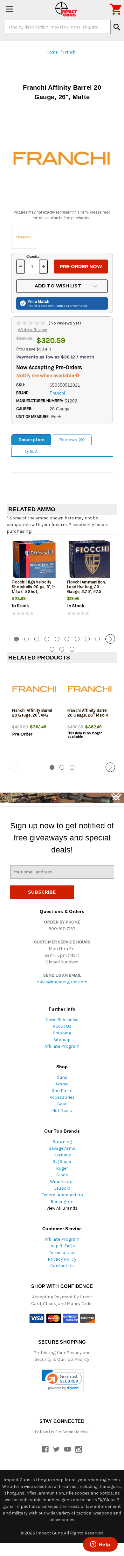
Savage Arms (62, 1148)
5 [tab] (57, 639)
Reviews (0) (72, 439)
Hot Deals (62, 1110)
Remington (62, 1201)
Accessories (62, 1097)
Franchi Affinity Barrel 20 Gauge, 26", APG (32, 712)
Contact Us (62, 1266)
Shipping (62, 1033)
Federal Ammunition (62, 1195)
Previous (13, 639)
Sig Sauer (62, 1161)
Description (31, 439)
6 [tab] (67, 639)
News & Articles (62, 1019)
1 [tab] (52, 767)
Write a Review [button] (32, 329)
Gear (62, 1104)
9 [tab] (97, 639)
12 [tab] (61, 649)
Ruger (62, 1168)
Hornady (62, 1155)
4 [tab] (47, 639)
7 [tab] (77, 639)
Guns (62, 1077)
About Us (62, 1026)
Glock (62, 1175)
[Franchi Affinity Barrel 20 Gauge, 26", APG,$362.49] (34, 689)
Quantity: (33, 256)
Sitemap (62, 1039)
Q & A (31, 451)
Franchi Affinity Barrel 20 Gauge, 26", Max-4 (87, 712)
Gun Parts (62, 1090)
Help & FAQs (62, 1246)
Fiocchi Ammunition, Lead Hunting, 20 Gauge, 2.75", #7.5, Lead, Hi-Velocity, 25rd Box (88, 591)
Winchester (62, 1181)
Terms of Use (62, 1252)
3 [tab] (36, 639)
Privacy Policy (62, 1259)
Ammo (62, 1084)
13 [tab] (72, 649)
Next (110, 639)
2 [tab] (26, 639)
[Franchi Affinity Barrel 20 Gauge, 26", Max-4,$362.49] (90, 689)
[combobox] (58, 27)
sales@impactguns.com (62, 982)
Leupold (62, 1188)
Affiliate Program (62, 1046)
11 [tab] (52, 649)
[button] (62, 1380)
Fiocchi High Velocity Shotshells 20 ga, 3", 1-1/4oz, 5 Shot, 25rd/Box (33, 589)
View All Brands (62, 1208)
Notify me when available (45, 375)
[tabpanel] (34, 583)
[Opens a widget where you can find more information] (100, 1545)
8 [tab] (87, 639)
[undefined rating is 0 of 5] (31, 323)
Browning (62, 1141)
